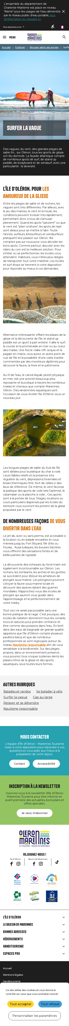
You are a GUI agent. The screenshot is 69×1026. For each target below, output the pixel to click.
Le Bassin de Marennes (18, 924)
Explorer (20, 47)
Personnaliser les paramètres (34, 1016)
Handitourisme (13, 946)
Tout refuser (50, 1004)
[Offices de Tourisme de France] (17, 879)
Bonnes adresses (14, 932)
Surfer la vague (15, 697)
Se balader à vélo (49, 691)
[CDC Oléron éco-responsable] (34, 896)
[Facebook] (11, 864)
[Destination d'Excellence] (34, 879)
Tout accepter (20, 1004)
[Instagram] (18, 864)
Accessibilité (46, 763)
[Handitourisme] (53, 26)
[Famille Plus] (51, 879)
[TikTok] (57, 862)
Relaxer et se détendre (21, 703)
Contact (19, 763)
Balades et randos (17, 691)
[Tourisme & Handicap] (51, 896)
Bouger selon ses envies (44, 47)
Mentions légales (13, 974)
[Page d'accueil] (34, 37)
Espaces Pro (11, 953)
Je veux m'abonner (34, 813)
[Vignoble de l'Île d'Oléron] (17, 896)
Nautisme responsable (20, 709)
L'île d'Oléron (12, 917)
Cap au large (43, 697)
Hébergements (13, 939)
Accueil (6, 47)
